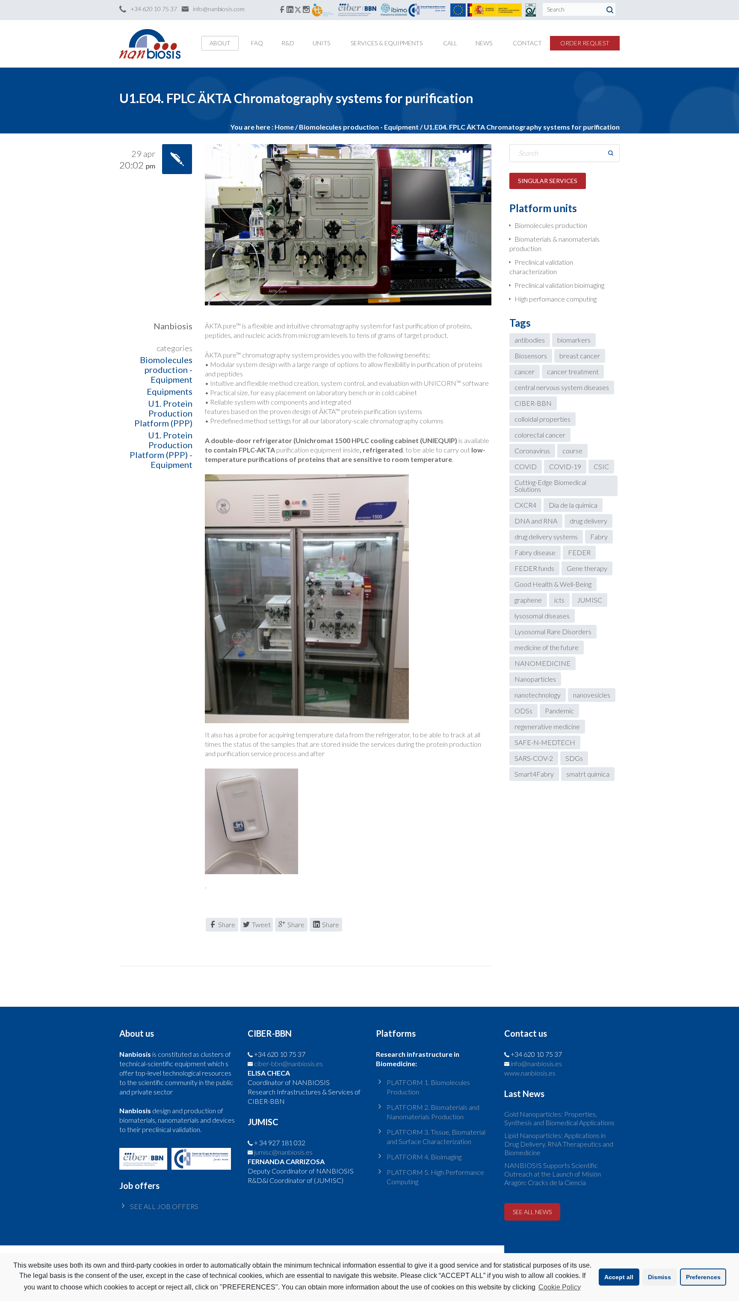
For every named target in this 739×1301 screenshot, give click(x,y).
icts (559, 600)
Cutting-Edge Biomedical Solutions (550, 485)
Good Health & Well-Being (552, 584)
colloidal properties (542, 419)
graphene (528, 600)
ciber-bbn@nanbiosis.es (288, 1063)
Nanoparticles (535, 679)
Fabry (599, 536)
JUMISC (589, 600)
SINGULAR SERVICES (547, 180)
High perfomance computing (555, 299)
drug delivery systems (546, 536)
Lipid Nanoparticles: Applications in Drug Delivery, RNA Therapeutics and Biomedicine (558, 1143)
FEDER (579, 552)
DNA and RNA (535, 521)
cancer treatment (573, 371)
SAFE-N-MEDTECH (544, 742)
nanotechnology (537, 695)
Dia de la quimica (573, 505)
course (572, 450)
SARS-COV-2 (533, 758)
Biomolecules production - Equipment (166, 369)
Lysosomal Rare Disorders (552, 631)
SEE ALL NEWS (532, 1211)
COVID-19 (565, 466)
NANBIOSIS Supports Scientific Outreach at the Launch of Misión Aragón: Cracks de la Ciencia (552, 1173)
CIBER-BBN (533, 403)
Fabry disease (535, 552)
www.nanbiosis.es (530, 1073)
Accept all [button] (618, 1277)
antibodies (529, 340)
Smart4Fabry (534, 774)
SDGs (574, 758)
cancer (524, 371)
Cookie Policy (559, 1287)
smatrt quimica (587, 774)
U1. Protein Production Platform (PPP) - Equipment (161, 450)
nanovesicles (591, 695)
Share (226, 924)
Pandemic (559, 711)
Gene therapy (587, 568)
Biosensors (530, 356)
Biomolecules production (550, 225)
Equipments (169, 391)
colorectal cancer (539, 435)
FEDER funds (534, 568)
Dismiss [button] (659, 1277)
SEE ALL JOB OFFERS (164, 1206)
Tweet (261, 924)
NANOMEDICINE (542, 663)
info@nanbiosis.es (536, 1063)
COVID (525, 466)
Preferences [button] (703, 1277)
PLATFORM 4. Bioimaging (424, 1157)
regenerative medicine (547, 726)
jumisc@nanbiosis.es (283, 1152)
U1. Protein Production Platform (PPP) (163, 413)
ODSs (523, 711)
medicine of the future (546, 647)
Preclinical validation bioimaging (559, 285)
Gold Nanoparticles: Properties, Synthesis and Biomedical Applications (559, 1118)
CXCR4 (525, 505)
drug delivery (588, 521)
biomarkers (574, 340)
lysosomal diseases (542, 616)
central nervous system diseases (561, 387)
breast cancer (579, 356)
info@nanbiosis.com (219, 8)
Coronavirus (532, 450)
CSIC (601, 466)
